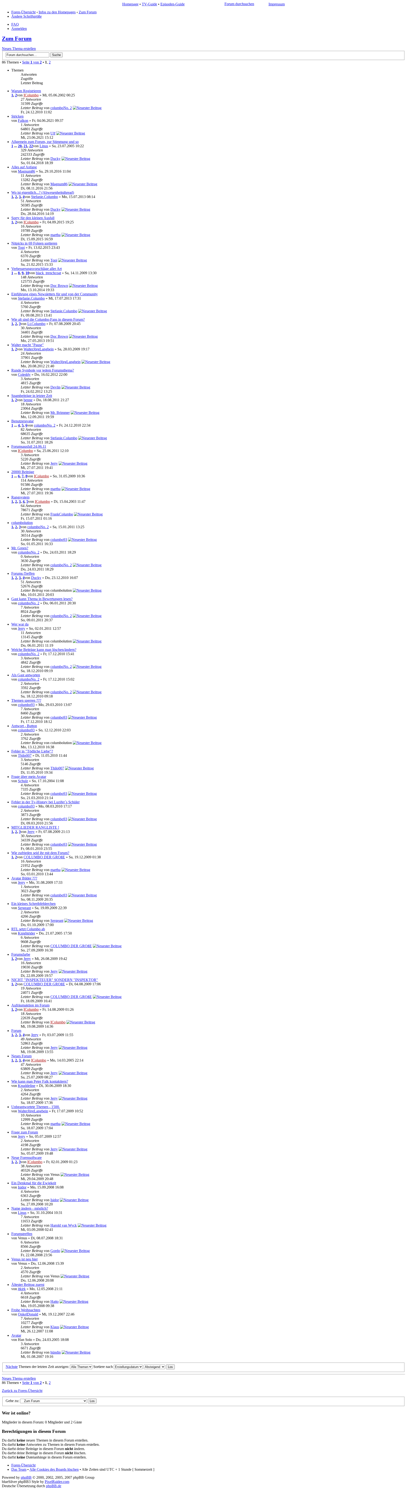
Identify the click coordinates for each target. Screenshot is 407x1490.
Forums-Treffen (23, 573)
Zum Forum (88, 12)
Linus (44, 146)
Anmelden (19, 29)
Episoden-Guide (172, 4)
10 (27, 273)
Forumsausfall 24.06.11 (28, 446)
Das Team (18, 1469)
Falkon (23, 121)
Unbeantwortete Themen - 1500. (35, 1107)
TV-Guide (149, 4)
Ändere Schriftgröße (26, 16)
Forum (16, 1031)
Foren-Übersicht (23, 12)
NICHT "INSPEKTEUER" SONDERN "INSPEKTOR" (54, 980)
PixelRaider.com (57, 1482)
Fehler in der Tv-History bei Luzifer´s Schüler (45, 802)
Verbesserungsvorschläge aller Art (36, 269)
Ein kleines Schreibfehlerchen (33, 904)
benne (28, 400)
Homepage (130, 4)
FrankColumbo (61, 514)
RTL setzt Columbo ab (28, 929)
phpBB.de (53, 1486)
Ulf (52, 133)
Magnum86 (26, 171)
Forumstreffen (21, 1234)
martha (55, 235)
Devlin (55, 387)
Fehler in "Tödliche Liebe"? (32, 751)
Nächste (12, 1367)
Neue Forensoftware (26, 1158)
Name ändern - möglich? (29, 1208)
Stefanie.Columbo (44, 197)
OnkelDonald (28, 1314)
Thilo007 (25, 755)
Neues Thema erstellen (19, 49)
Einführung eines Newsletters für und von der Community (54, 294)
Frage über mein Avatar (28, 777)
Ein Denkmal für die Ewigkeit (33, 1183)
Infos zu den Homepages (57, 12)
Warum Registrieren (26, 91)
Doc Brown (59, 286)
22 (31, 146)
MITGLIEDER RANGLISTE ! (35, 827)
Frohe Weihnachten (25, 1310)
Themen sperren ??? (26, 700)
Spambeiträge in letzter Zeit (31, 396)
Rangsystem (20, 497)
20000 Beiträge (22, 472)
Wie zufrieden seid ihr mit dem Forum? (40, 853)
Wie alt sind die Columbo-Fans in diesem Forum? (48, 319)
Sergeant (24, 908)
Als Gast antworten (25, 675)
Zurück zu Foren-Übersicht (22, 1391)
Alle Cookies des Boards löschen (54, 1469)
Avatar (16, 1335)
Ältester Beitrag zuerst (27, 1285)
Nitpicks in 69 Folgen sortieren (34, 243)
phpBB (26, 1477)
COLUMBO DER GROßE (44, 857)
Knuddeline (26, 1086)
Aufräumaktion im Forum (30, 1005)
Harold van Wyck (63, 1225)
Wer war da (19, 624)
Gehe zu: (12, 1401)
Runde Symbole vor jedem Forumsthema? (42, 370)
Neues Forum (21, 1056)
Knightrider (26, 933)
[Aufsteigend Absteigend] (159, 1367)
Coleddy (24, 374)
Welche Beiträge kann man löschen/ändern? (43, 650)
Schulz (23, 781)
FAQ (15, 24)
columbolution (22, 523)
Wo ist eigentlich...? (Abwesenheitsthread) (42, 192)
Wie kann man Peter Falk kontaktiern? (39, 1081)
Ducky (55, 159)
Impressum (277, 4)
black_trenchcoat (48, 273)
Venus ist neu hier (24, 1259)
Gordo (55, 1251)
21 (25, 146)
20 (20, 146)
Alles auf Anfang (24, 167)
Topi (21, 248)
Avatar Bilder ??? (24, 878)
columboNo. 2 (61, 108)
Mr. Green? (19, 548)
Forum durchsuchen (239, 4)
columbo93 (58, 540)
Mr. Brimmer (60, 413)
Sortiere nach (103, 1367)
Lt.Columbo (36, 324)
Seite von (32, 62)
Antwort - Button (24, 726)
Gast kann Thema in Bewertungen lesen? (42, 599)
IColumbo (31, 95)
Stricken (17, 116)
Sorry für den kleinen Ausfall (32, 218)
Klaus (54, 1327)
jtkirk (22, 1289)
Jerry (54, 463)
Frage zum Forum (24, 1132)
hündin (55, 1352)
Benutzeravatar (22, 421)
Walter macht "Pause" (27, 345)
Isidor (22, 1187)
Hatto (54, 1302)
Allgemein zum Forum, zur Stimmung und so (45, 142)
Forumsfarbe (20, 954)
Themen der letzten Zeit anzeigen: (44, 1367)
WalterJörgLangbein (39, 349)
